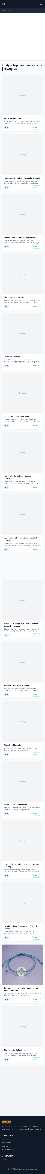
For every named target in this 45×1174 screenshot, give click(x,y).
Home (4, 1139)
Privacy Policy (7, 1149)
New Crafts (6, 1143)
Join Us (5, 1146)
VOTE (37, 128)
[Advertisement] (22, 36)
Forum (4, 1160)
